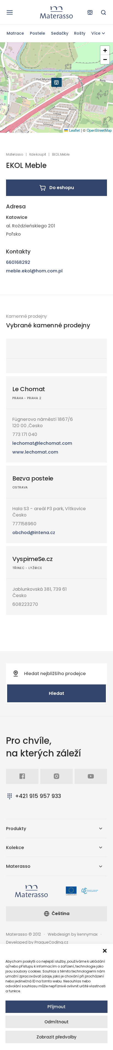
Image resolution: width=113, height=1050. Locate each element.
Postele (37, 33)
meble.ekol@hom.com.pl (34, 271)
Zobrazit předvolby (56, 1037)
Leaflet (74, 130)
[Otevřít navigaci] (9, 12)
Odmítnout (56, 1022)
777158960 (24, 524)
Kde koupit (37, 154)
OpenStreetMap (99, 130)
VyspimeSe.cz (32, 559)
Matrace (15, 33)
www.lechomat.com (35, 452)
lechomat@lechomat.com (42, 443)
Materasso (14, 154)
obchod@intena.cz (33, 532)
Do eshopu (61, 187)
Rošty (79, 33)
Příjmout (56, 1007)
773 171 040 (24, 434)
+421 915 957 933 (38, 796)
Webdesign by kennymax (73, 934)
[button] (105, 951)
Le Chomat (28, 389)
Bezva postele (32, 478)
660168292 (18, 262)
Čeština (60, 913)
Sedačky (59, 33)
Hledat (56, 693)
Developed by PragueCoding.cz (37, 942)
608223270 (25, 604)
